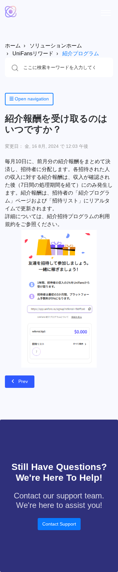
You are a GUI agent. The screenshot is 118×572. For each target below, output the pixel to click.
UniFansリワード (32, 53)
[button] (105, 11)
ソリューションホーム (56, 45)
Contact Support (59, 524)
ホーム (13, 45)
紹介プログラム (80, 53)
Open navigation (31, 98)
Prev (23, 381)
